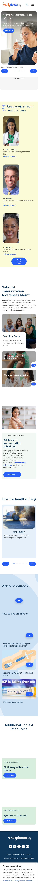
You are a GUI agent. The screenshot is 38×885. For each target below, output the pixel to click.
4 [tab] (25, 71)
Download (11, 475)
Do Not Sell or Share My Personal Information (18, 881)
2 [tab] (18, 71)
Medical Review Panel (11, 858)
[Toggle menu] (32, 4)
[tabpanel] (19, 38)
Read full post (10, 156)
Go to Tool (10, 775)
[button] (19, 600)
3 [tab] (22, 71)
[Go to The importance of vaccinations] (33, 365)
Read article (9, 33)
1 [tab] (15, 71)
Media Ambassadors (27, 858)
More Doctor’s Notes (19, 261)
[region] (19, 873)
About (9, 854)
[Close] (36, 864)
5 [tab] (26, 564)
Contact (28, 854)
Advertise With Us (18, 854)
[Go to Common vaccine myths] (33, 383)
